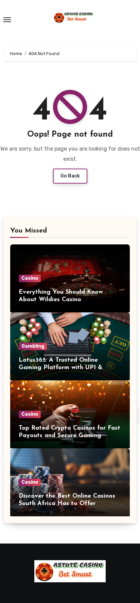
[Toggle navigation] (7, 19)
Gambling (32, 346)
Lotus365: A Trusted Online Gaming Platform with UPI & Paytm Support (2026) (60, 367)
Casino (29, 278)
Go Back (70, 176)
